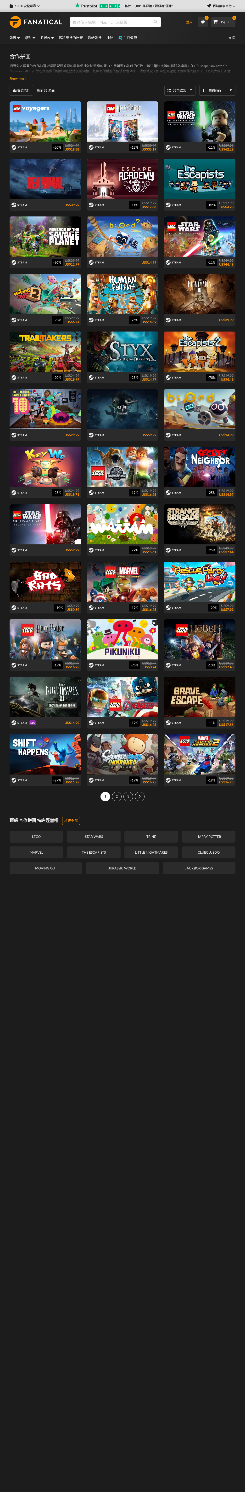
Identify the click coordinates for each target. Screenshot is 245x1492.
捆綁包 (45, 38)
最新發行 (95, 38)
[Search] (155, 22)
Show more (18, 78)
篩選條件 (23, 90)
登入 (189, 22)
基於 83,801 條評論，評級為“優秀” (149, 6)
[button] (25, 6)
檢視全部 (71, 821)
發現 (13, 38)
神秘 (109, 38)
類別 (28, 38)
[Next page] (140, 796)
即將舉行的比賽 (71, 38)
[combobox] (124, 22)
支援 (231, 38)
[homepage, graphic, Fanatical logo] (36, 22)
